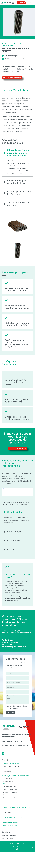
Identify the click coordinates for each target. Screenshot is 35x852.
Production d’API (7, 838)
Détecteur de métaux (10, 798)
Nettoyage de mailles (10, 792)
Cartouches (7, 771)
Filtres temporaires (9, 787)
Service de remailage (10, 789)
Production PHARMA (9, 836)
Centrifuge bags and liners (12, 817)
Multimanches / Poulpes (11, 766)
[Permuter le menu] (13, 2)
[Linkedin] (3, 753)
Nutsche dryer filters (10, 820)
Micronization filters (10, 823)
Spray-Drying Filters (9, 825)
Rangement (7, 795)
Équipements (7, 778)
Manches (6, 769)
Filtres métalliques (9, 784)
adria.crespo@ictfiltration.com (14, 647)
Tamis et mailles (8, 781)
